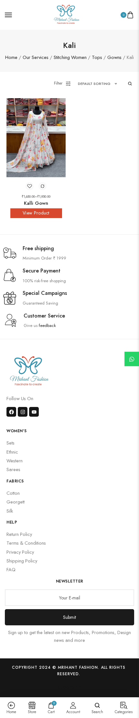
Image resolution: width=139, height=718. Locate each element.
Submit (69, 617)
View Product (36, 213)
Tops (97, 57)
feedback (47, 325)
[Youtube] (34, 412)
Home (11, 57)
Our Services (35, 57)
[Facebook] (11, 412)
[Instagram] (22, 412)
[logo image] (66, 14)
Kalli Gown (36, 203)
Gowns (114, 57)
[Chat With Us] (131, 359)
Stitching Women (70, 57)
